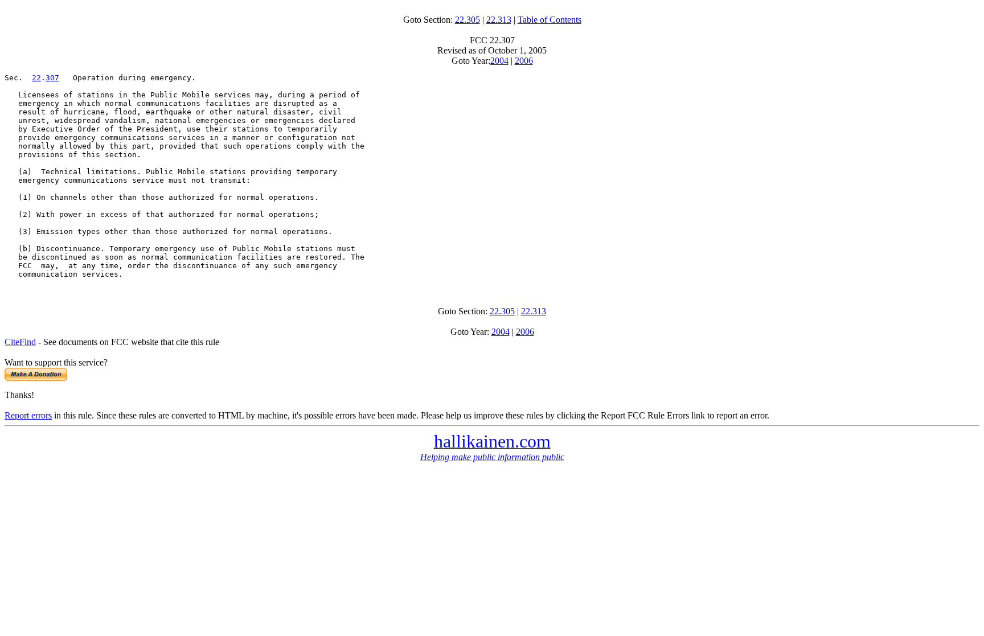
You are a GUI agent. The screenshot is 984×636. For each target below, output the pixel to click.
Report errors (28, 415)
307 (52, 77)
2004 (499, 60)
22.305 (467, 19)
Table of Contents (549, 19)
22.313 (498, 19)
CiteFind (20, 342)
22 (36, 77)
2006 (524, 60)
